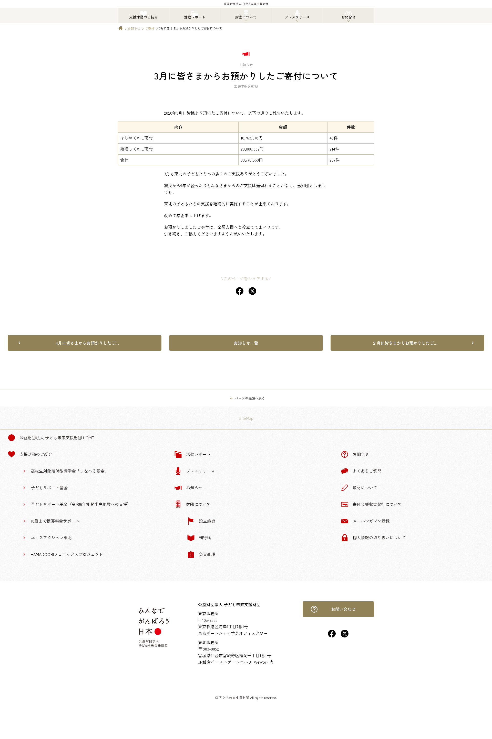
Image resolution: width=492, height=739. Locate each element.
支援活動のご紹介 (35, 454)
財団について (198, 504)
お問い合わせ (343, 609)
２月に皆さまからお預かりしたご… (404, 343)
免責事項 (207, 554)
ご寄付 (149, 28)
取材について (365, 487)
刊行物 (205, 537)
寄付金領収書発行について (377, 504)
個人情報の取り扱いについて (379, 537)
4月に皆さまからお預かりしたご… (87, 343)
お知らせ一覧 (246, 343)
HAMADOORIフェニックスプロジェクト (67, 554)
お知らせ (134, 28)
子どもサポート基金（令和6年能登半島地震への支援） (81, 504)
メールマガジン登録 (371, 521)
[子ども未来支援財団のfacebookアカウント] (332, 636)
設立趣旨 (207, 521)
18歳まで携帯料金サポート (55, 521)
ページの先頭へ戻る (250, 398)
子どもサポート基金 (49, 487)
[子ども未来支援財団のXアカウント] (344, 636)
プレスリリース (200, 471)
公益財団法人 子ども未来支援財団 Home (56, 437)
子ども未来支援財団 (234, 697)
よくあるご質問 (367, 471)
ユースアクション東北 (51, 537)
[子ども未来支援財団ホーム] (120, 29)
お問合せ (361, 454)
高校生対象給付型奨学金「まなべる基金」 (70, 471)
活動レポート (198, 454)
